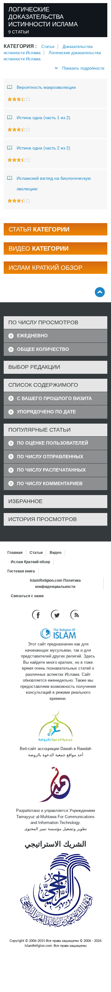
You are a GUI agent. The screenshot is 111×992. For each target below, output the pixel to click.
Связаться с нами (27, 596)
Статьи (47, 46)
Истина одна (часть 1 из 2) (43, 117)
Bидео (55, 552)
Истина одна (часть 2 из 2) (43, 147)
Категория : (20, 46)
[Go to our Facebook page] (37, 614)
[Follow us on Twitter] (56, 614)
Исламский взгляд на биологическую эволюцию (54, 183)
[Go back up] (100, 292)
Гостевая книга (21, 571)
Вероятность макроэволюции (46, 87)
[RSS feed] (74, 614)
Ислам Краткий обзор (30, 562)
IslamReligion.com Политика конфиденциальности (55, 583)
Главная (15, 552)
